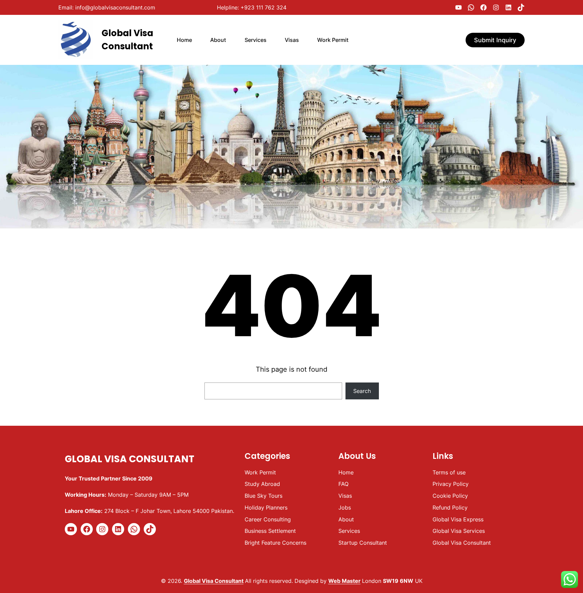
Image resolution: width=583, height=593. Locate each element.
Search (362, 391)
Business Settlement (270, 530)
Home (346, 472)
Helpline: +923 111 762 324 (251, 7)
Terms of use (449, 472)
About (346, 519)
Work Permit (260, 472)
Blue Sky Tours (263, 495)
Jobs (344, 507)
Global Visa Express (458, 519)
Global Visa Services (459, 530)
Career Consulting (268, 519)
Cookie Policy (450, 495)
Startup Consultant (362, 542)
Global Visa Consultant (129, 459)
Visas (345, 495)
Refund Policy (450, 507)
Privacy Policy (451, 483)
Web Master (344, 580)
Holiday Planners (266, 507)
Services (349, 530)
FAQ (343, 483)
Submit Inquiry (495, 40)
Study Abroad (262, 483)
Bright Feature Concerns (275, 542)
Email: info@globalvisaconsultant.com (106, 7)
